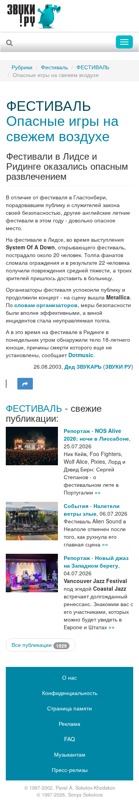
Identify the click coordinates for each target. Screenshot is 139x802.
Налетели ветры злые (92, 509)
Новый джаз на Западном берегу (96, 561)
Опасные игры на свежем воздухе (62, 127)
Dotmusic (80, 355)
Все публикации (39, 645)
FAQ (69, 739)
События (76, 506)
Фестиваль (54, 67)
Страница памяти (69, 708)
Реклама (69, 723)
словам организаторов (46, 305)
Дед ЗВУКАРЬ (83, 366)
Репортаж (77, 430)
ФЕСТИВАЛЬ (92, 67)
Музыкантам (69, 754)
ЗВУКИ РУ (118, 366)
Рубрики (22, 67)
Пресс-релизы (70, 770)
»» (98, 492)
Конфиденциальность (69, 693)
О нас (69, 677)
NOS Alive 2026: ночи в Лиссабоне (96, 434)
